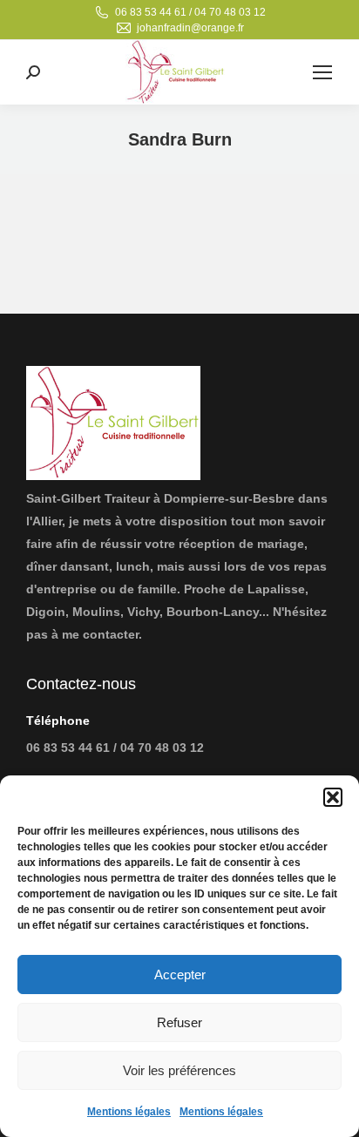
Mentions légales (129, 1112)
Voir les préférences (179, 1070)
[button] (333, 797)
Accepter (180, 974)
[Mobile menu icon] (322, 72)
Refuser (179, 1022)
